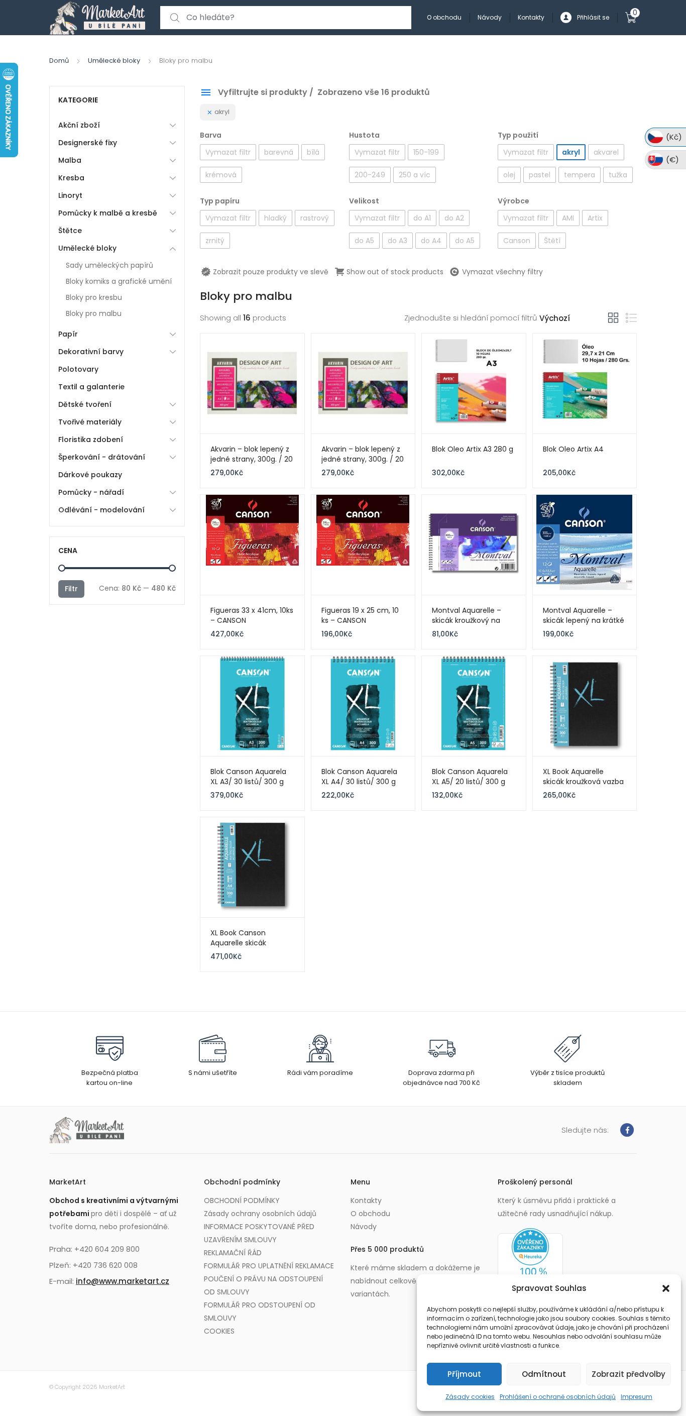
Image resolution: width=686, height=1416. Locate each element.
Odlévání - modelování (101, 510)
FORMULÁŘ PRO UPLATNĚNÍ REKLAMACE (269, 1266)
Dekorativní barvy (91, 352)
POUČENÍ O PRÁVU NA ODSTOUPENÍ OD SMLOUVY (263, 1285)
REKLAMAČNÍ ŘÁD (233, 1253)
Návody (490, 17)
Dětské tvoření (84, 404)
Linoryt (70, 195)
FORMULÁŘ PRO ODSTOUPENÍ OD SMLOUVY (259, 1311)
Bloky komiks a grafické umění (119, 281)
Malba (69, 160)
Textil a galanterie (91, 387)
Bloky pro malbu (94, 313)
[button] (666, 1288)
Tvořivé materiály (90, 422)
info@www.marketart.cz (122, 1281)
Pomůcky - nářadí (91, 492)
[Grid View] (613, 318)
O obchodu (444, 17)
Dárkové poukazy (90, 475)
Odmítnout (544, 1374)
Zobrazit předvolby (628, 1374)
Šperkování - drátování (101, 457)
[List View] (631, 318)
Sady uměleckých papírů (109, 265)
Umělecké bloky (114, 60)
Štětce (70, 231)
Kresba (71, 178)
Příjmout (464, 1374)
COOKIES (219, 1331)
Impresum (636, 1396)
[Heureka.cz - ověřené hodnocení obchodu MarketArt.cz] (530, 1268)
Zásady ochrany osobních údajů (260, 1214)
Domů (59, 60)
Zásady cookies (470, 1396)
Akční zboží (79, 125)
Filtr (71, 589)
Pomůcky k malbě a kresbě (107, 213)
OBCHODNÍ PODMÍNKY (242, 1200)
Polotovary (78, 369)
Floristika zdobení (90, 439)
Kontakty (531, 17)
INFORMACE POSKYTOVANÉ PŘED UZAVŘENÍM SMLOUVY (259, 1233)
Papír (68, 334)
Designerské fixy (87, 143)
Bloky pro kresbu (94, 297)
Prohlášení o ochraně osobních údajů (558, 1396)
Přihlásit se (593, 17)
